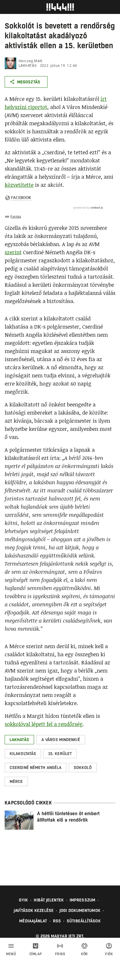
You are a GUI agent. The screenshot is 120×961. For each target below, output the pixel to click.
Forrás (15, 216)
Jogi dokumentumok (79, 910)
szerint (13, 252)
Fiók (109, 954)
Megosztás (28, 82)
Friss (60, 954)
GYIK (23, 900)
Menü (11, 954)
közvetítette (19, 184)
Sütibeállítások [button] (84, 921)
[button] (19, 739)
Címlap (35, 954)
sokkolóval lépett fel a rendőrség (43, 723)
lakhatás (27, 66)
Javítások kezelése (34, 910)
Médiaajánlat (33, 921)
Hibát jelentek (48, 900)
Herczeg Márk (31, 61)
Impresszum (82, 900)
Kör (84, 954)
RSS (57, 921)
